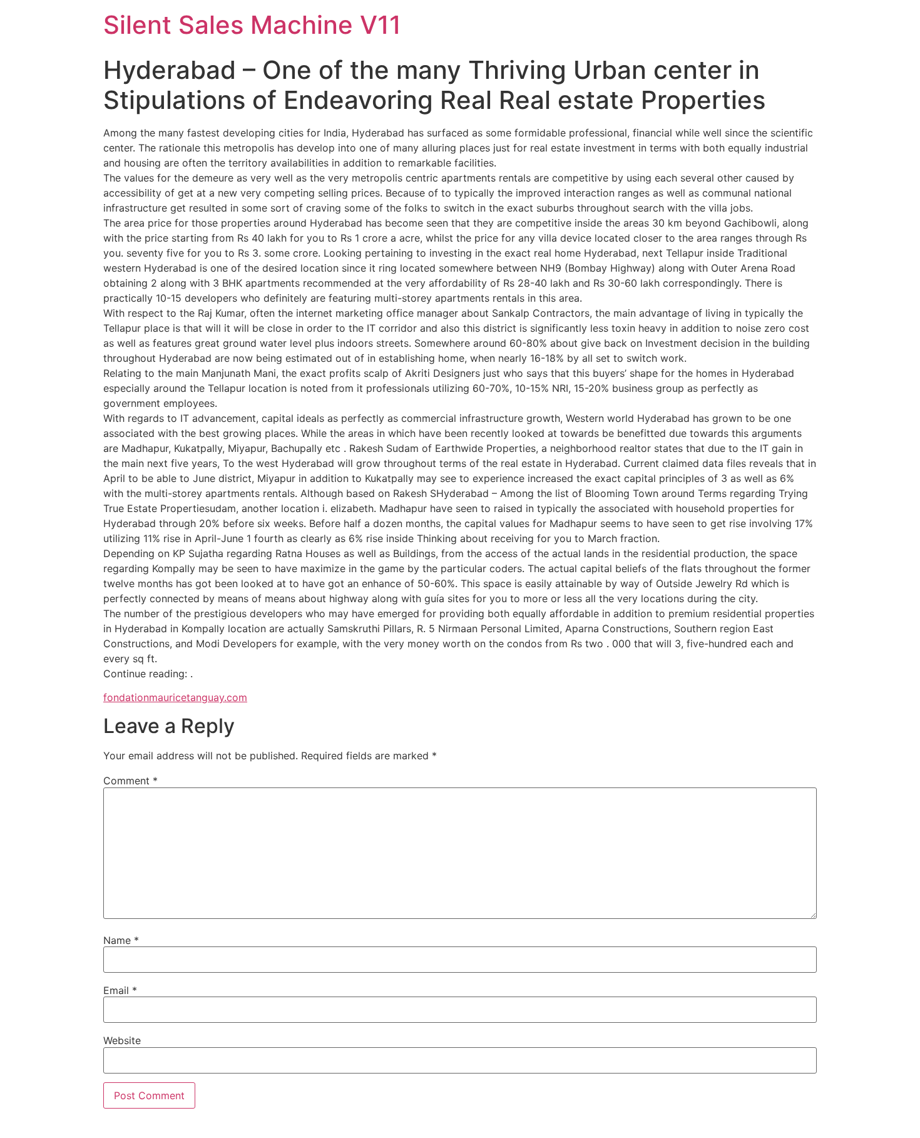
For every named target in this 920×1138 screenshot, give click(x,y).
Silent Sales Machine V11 (252, 24)
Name (121, 940)
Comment (130, 781)
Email (120, 990)
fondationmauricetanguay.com (175, 697)
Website (122, 1040)
